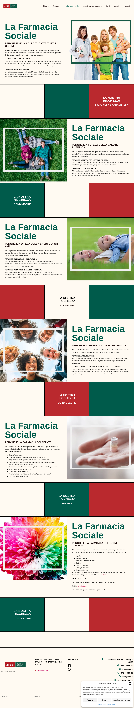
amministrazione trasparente (92, 6)
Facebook (103, 575)
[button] (130, 683)
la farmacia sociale (72, 6)
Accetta (90, 700)
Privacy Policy (111, 704)
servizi (116, 6)
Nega (104, 700)
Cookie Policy (102, 704)
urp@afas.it (82, 586)
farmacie (56, 6)
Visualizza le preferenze (121, 700)
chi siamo (46, 6)
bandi (108, 6)
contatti (127, 6)
